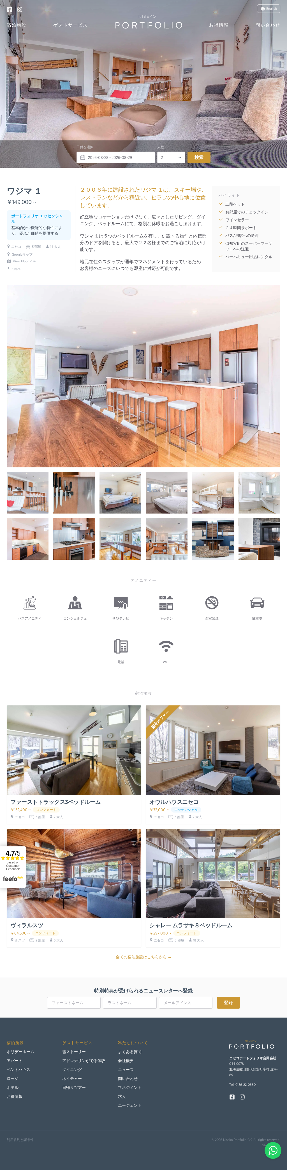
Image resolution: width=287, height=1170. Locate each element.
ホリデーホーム (20, 1051)
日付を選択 (85, 147)
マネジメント (130, 1087)
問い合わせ (268, 25)
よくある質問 (130, 1051)
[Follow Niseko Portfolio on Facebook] (9, 9)
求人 (122, 1096)
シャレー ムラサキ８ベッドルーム (190, 925)
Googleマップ (22, 254)
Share (16, 269)
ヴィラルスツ (26, 925)
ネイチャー (72, 1078)
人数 (160, 147)
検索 (199, 157)
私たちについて (133, 1042)
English (271, 8)
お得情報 (219, 25)
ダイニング (72, 1069)
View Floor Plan (24, 261)
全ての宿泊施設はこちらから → (144, 957)
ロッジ (12, 1078)
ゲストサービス (70, 25)
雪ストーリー (74, 1051)
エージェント (130, 1105)
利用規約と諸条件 (20, 1140)
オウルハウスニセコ (174, 802)
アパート (14, 1060)
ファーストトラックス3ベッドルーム (55, 802)
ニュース (126, 1069)
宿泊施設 (16, 25)
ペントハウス (18, 1069)
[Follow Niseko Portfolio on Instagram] (19, 9)
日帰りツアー (74, 1087)
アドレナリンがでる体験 (83, 1060)
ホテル (12, 1087)
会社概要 (126, 1060)
